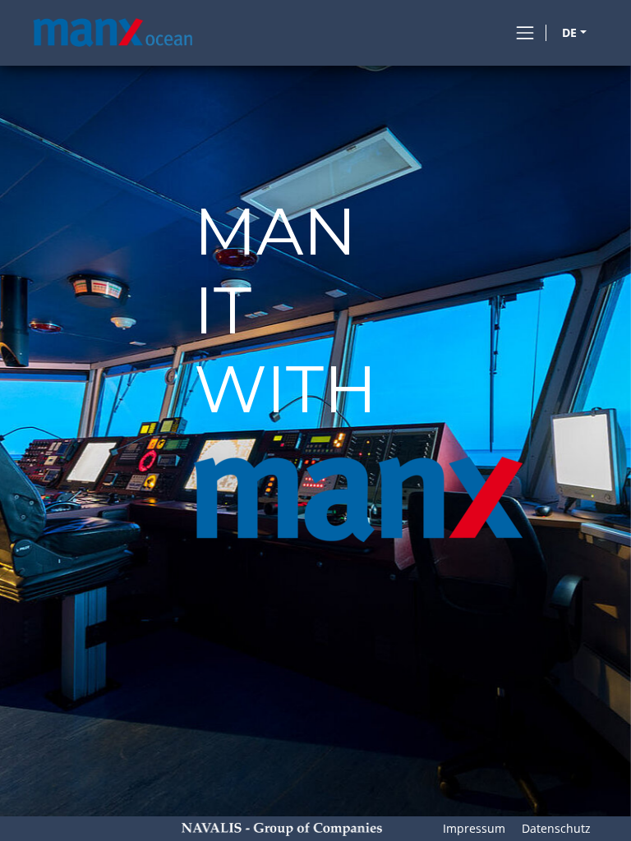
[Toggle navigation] (525, 32)
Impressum (474, 828)
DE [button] (569, 32)
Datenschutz (556, 828)
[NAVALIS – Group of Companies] (282, 828)
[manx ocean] (114, 32)
